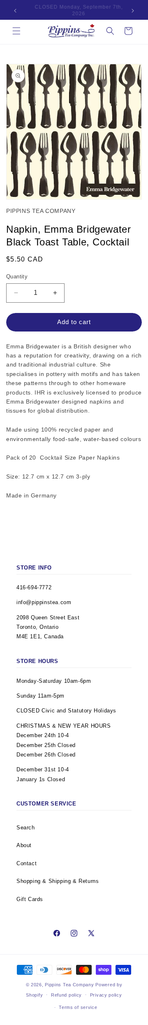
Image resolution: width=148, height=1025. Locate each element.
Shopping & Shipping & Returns (57, 881)
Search (25, 827)
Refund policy (66, 994)
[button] (16, 31)
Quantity (17, 276)
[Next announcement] (133, 11)
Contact (26, 863)
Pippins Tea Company (69, 984)
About (24, 845)
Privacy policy (106, 994)
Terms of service (78, 1007)
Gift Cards (29, 899)
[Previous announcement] (15, 11)
